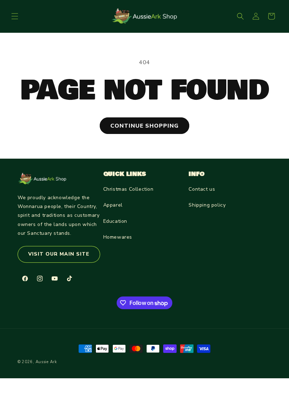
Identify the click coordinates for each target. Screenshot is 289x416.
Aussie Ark (46, 362)
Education (115, 221)
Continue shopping (144, 126)
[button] (15, 16)
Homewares (117, 237)
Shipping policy (207, 205)
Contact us (202, 189)
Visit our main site (59, 254)
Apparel (113, 205)
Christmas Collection (128, 189)
